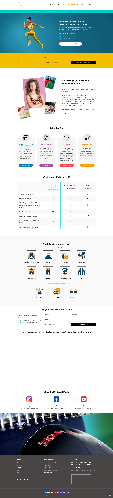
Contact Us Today (83, 324)
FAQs (18, 470)
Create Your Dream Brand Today (71, 44)
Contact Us (67, 113)
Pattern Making (47, 465)
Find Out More (26, 165)
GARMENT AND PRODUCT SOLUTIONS (54, 495)
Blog (18, 472)
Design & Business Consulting (50, 462)
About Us (19, 467)
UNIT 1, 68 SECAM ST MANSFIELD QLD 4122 (83, 471)
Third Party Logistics (48, 472)
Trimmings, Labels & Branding (50, 470)
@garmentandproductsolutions (29, 408)
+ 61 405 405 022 (75, 467)
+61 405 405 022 (72, 4)
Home (18, 462)
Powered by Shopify (65, 495)
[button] (84, 4)
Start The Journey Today (83, 62)
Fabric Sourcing (47, 467)
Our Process (19, 465)
